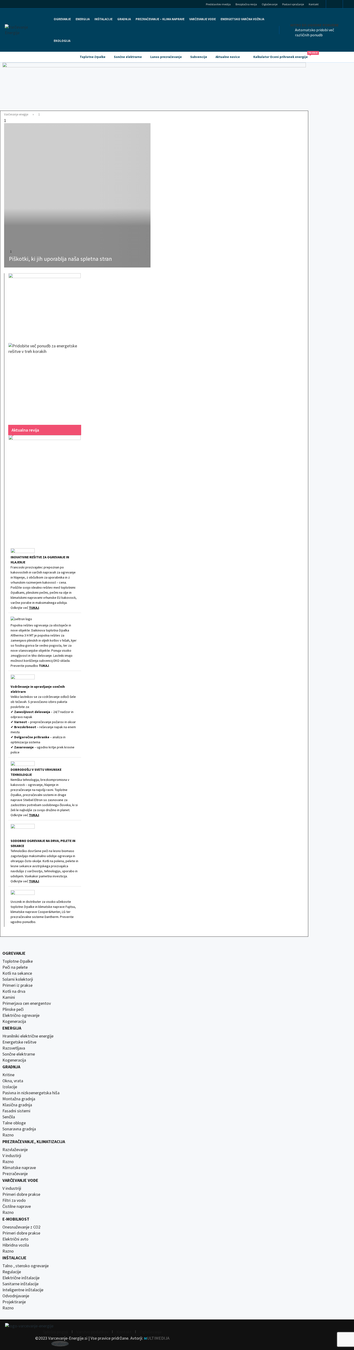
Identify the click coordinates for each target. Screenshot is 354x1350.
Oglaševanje (269, 4)
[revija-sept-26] (44, 485)
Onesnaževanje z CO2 (21, 1227)
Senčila (8, 1117)
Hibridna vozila (15, 1245)
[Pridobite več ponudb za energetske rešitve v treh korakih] (44, 379)
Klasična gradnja (17, 1105)
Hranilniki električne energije (27, 1036)
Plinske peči (13, 1009)
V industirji (11, 1155)
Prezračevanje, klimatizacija (33, 1142)
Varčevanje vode (202, 19)
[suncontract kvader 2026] (44, 303)
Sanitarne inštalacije (20, 1284)
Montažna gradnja (18, 1099)
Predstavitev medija (218, 4)
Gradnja (11, 1067)
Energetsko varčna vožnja (242, 19)
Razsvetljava (13, 1048)
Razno (8, 1135)
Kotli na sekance (17, 973)
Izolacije (9, 1087)
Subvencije (198, 57)
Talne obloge (14, 1123)
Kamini (8, 997)
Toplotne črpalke (92, 57)
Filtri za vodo (14, 1200)
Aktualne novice (228, 57)
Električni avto (15, 1239)
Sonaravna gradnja (19, 1129)
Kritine (8, 1075)
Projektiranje (14, 1302)
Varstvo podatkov (92, 1332)
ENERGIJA (83, 19)
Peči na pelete (15, 967)
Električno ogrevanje (20, 1015)
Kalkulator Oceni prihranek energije (282, 55)
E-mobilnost (15, 1219)
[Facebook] (334, 4)
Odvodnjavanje (15, 1296)
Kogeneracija (14, 1021)
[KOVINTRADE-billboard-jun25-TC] (154, 87)
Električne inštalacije (20, 1278)
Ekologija (62, 41)
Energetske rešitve (19, 1042)
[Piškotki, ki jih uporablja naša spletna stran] (77, 195)
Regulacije (11, 1272)
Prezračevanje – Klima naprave (160, 19)
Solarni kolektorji (17, 979)
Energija (11, 1028)
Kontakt (314, 4)
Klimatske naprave (19, 1167)
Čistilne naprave (16, 1206)
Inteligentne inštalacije (22, 1290)
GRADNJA (124, 19)
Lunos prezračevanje (166, 57)
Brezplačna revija (246, 4)
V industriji (11, 1188)
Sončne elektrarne (128, 57)
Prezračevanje (15, 1174)
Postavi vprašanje (293, 4)
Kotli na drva (13, 991)
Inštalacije (103, 19)
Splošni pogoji (55, 1332)
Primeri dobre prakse (21, 1194)
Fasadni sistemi (16, 1111)
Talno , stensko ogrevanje (25, 1266)
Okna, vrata (12, 1081)
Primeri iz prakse (17, 985)
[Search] (350, 5)
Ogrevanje (62, 19)
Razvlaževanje (15, 1149)
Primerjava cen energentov (26, 1003)
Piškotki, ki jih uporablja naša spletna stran (60, 258)
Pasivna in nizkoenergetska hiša (30, 1093)
